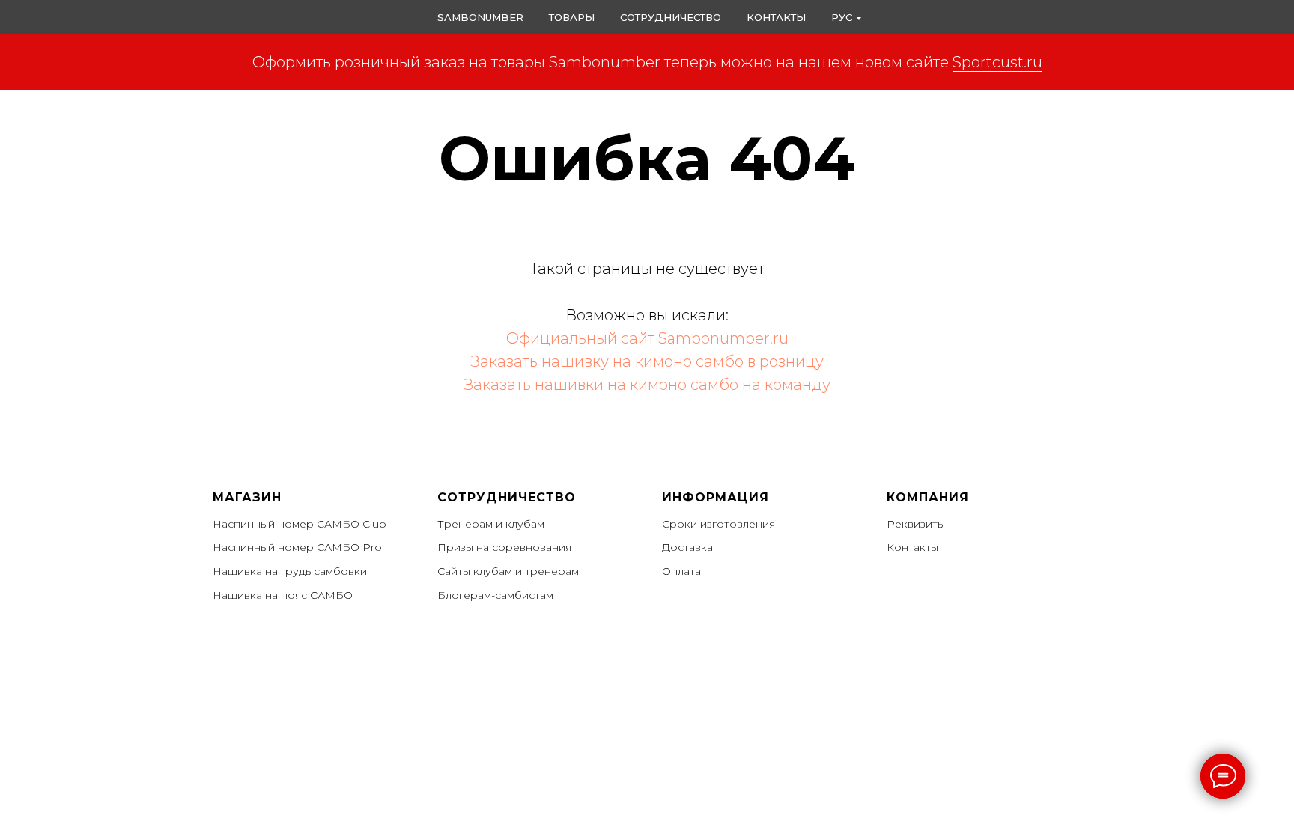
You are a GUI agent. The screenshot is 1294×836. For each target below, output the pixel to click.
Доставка (687, 547)
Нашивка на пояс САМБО (283, 595)
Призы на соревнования (504, 547)
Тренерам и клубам (490, 524)
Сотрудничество (670, 17)
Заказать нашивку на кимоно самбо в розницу (647, 361)
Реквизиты (916, 524)
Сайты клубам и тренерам (508, 571)
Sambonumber (480, 17)
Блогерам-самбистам (495, 595)
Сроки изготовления (718, 524)
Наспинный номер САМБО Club (299, 524)
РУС (841, 17)
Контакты (776, 17)
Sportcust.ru (997, 62)
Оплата (681, 571)
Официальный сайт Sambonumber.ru (647, 338)
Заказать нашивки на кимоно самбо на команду (647, 385)
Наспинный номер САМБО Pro (297, 547)
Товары (572, 17)
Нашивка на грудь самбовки (290, 571)
